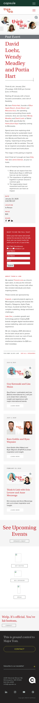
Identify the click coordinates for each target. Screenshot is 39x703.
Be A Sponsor (19, 580)
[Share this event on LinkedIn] (12, 221)
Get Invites (19, 566)
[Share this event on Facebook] (6, 221)
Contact (9, 625)
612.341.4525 (9, 682)
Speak (19, 597)
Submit (10, 266)
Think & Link (18, 280)
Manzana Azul (10, 111)
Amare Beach (21, 108)
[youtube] (24, 693)
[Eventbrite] (33, 693)
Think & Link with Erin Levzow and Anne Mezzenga (18, 492)
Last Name (11, 256)
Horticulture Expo (11, 123)
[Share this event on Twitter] (9, 221)
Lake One (8, 316)
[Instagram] (15, 693)
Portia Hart (16, 105)
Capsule (8, 299)
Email (9, 261)
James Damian (17, 160)
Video (10, 249)
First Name (11, 251)
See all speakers (28, 353)
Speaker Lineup (19, 541)
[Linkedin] (6, 693)
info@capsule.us (10, 684)
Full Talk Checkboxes (15, 246)
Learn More (15, 406)
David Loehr (19, 118)
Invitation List (19, 249)
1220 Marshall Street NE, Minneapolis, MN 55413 (13, 679)
